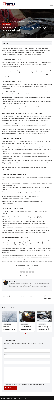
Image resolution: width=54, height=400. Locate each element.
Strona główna (4, 21)
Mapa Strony (22, 398)
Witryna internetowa (9, 360)
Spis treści (5, 43)
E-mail (6, 354)
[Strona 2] (25, 333)
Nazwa (6, 348)
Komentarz (7, 366)
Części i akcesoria (12, 21)
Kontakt (15, 398)
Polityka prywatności (6, 398)
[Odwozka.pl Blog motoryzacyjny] (10, 4)
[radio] (21, 272)
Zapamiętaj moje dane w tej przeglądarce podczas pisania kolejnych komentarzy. (25, 384)
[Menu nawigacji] (51, 4)
